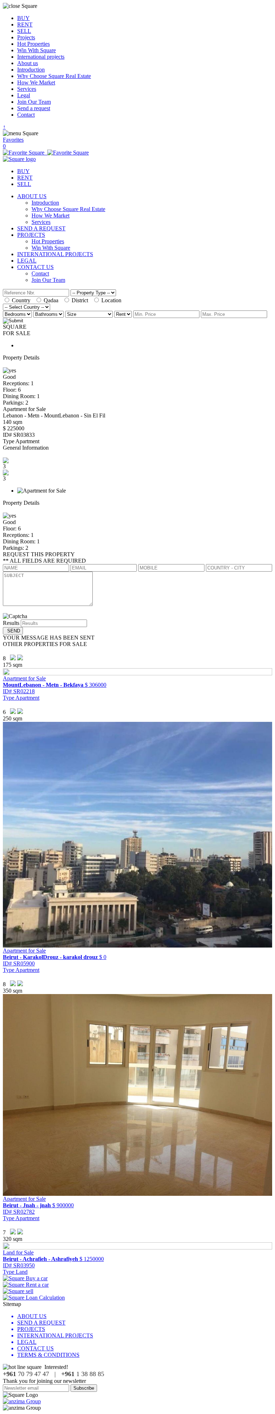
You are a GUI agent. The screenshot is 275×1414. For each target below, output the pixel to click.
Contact (26, 115)
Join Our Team (34, 102)
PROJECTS (31, 235)
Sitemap (12, 1304)
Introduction (31, 70)
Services (26, 89)
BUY (23, 18)
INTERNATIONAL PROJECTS (55, 254)
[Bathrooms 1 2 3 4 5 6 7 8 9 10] (49, 314)
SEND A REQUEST (41, 228)
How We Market (36, 82)
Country (22, 300)
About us (27, 63)
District (81, 300)
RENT (25, 24)
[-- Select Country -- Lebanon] (26, 307)
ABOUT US (32, 196)
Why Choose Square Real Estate (54, 76)
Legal (23, 95)
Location (112, 300)
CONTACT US (35, 267)
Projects (26, 37)
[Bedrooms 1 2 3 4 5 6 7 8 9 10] (18, 314)
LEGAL (27, 261)
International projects (40, 57)
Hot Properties (33, 44)
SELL (24, 31)
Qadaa (52, 300)
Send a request (33, 108)
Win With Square (36, 50)
